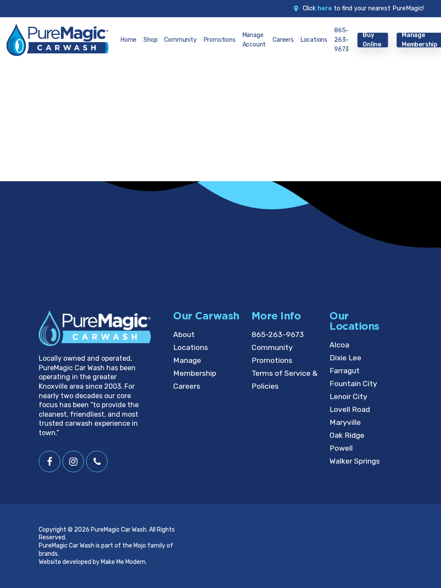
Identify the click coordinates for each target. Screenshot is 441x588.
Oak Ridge (346, 435)
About (184, 334)
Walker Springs (354, 461)
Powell (341, 448)
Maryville (345, 422)
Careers (186, 386)
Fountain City (353, 383)
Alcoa (339, 344)
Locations (190, 347)
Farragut (344, 370)
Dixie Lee (345, 357)
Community (272, 347)
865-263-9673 (278, 334)
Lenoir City (348, 396)
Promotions (272, 360)
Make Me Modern (123, 562)
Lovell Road (349, 409)
